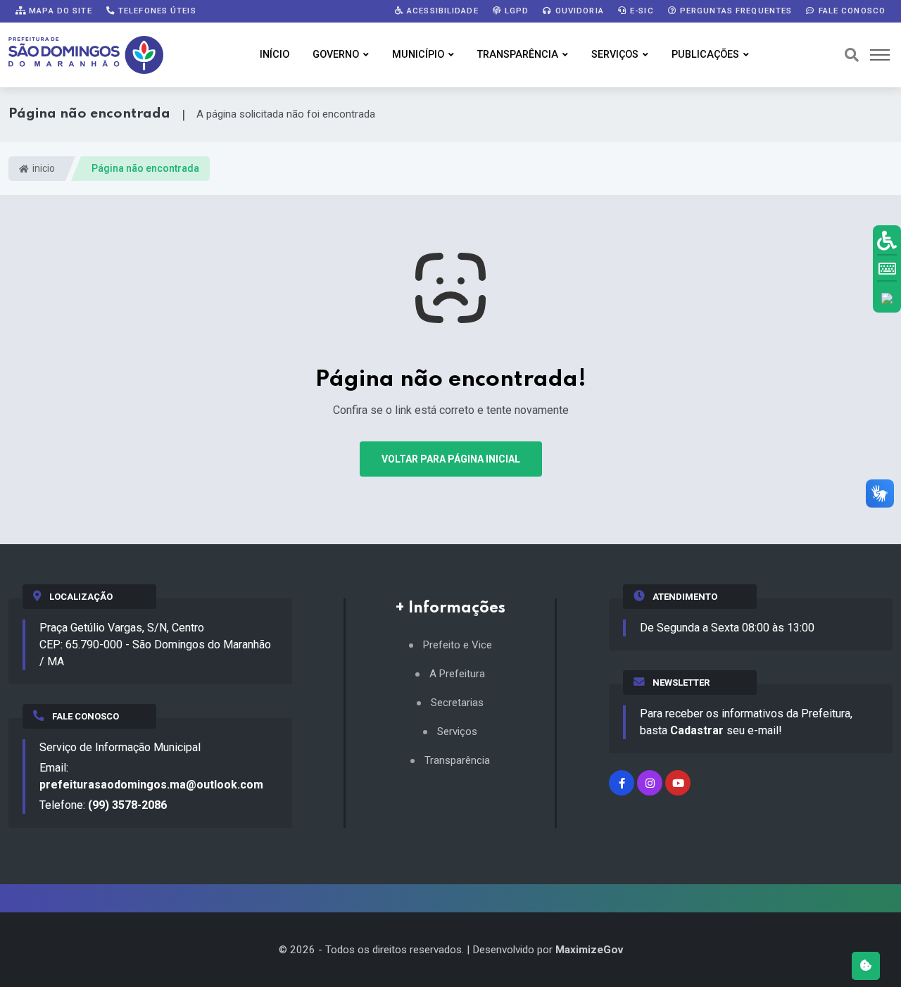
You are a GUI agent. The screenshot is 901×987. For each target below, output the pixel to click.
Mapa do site (59, 10)
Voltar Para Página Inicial (451, 459)
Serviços (614, 55)
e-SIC (640, 10)
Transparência (517, 55)
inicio (42, 168)
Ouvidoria (578, 10)
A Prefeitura (457, 674)
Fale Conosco (850, 10)
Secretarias (457, 703)
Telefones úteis (155, 10)
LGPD (515, 10)
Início (274, 55)
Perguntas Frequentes (735, 10)
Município (418, 55)
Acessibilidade (441, 10)
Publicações (705, 55)
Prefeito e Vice (457, 645)
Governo (336, 55)
